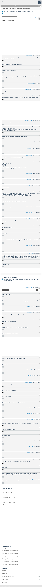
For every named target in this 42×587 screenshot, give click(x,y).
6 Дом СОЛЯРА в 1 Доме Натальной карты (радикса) (10, 564)
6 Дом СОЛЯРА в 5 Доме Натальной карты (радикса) (10, 558)
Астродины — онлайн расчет (7, 492)
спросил (15, 17)
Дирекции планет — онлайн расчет (8, 504)
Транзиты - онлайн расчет (7, 495)
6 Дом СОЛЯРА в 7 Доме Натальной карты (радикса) (10, 556)
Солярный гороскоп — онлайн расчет (9, 499)
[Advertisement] (21, 31)
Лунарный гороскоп (5, 579)
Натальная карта (4, 573)
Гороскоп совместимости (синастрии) (9, 497)
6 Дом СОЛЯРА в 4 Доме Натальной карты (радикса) (10, 559)
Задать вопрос (19, 6)
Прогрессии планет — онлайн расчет (9, 502)
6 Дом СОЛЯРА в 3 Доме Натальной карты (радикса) (10, 561)
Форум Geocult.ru (8, 2)
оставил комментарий (29, 55)
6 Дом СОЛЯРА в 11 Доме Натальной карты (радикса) (10, 550)
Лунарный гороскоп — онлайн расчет (9, 500)
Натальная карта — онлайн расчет (8, 490)
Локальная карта (5, 494)
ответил (27, 287)
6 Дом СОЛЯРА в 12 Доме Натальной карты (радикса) (10, 548)
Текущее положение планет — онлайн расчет (10, 505)
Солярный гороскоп (34, 17)
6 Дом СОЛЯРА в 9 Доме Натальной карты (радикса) (10, 553)
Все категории (4, 570)
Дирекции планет (4, 582)
